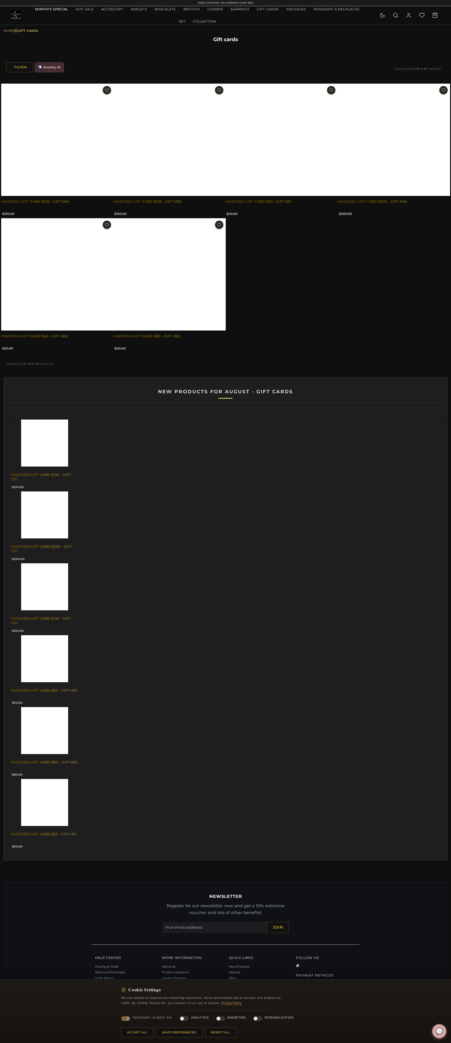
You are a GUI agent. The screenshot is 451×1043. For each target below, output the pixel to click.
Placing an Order (107, 966)
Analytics (200, 1017)
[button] (41, 635)
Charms (215, 9)
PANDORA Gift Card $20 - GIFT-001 (259, 201)
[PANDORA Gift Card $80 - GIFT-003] (169, 274)
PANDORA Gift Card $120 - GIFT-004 (35, 201)
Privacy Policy (231, 1003)
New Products (239, 966)
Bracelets (165, 9)
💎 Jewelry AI (49, 67)
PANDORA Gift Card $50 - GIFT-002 (34, 336)
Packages (296, 9)
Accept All (137, 1032)
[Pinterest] (297, 966)
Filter (20, 67)
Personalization (279, 1017)
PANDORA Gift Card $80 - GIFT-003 (146, 336)
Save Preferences (179, 1032)
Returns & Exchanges (110, 972)
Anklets (139, 9)
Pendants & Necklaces (336, 9)
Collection (204, 21)
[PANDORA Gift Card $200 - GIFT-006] (394, 140)
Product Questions (175, 972)
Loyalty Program (174, 978)
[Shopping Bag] (435, 15)
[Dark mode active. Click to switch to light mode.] (382, 15)
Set (182, 21)
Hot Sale (84, 9)
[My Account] (408, 15)
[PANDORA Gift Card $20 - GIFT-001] (282, 140)
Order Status (104, 978)
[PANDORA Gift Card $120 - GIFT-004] (57, 140)
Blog (232, 978)
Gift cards (268, 9)
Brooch (191, 9)
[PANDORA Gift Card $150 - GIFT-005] (169, 140)
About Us (168, 966)
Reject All (220, 1032)
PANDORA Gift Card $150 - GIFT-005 (147, 201)
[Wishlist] (422, 15)
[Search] (395, 15)
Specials (234, 972)
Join (278, 927)
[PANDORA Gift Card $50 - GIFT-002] (57, 274)
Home (9, 30)
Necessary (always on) (152, 1017)
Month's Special (51, 9)
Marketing (236, 1017)
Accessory (112, 9)
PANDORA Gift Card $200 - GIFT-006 (372, 201)
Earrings (240, 9)
